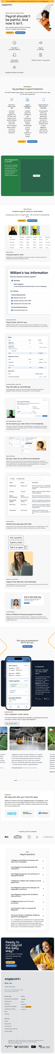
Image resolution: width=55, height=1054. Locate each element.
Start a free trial (11, 965)
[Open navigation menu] (52, 5)
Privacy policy (19, 1043)
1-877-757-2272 (10, 987)
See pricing (9, 32)
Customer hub (8, 1026)
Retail (6, 1011)
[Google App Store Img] (38, 699)
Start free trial (19, 32)
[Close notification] (52, 1)
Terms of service (11, 1043)
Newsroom (23, 1004)
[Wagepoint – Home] (7, 5)
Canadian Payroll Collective (11, 1028)
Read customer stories (11, 723)
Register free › (45, 1)
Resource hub (8, 1023)
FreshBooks (40, 800)
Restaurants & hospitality (10, 1006)
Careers (26, 1007)
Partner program (8, 1031)
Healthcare (7, 1004)
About (22, 1001)
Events (6, 1021)
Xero (21, 800)
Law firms (7, 1014)
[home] (13, 979)
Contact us (23, 1009)
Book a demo (10, 962)
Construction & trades (10, 1009)
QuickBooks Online (28, 800)
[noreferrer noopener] (9, 1046)
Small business (8, 1001)
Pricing (22, 996)
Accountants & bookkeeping (11, 999)
